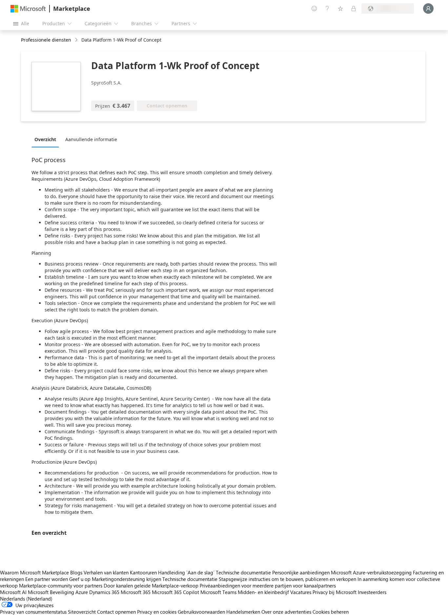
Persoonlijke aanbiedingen (301, 572)
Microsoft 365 (136, 592)
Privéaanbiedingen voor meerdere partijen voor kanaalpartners (268, 585)
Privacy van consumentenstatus (33, 611)
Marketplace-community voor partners (60, 585)
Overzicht (45, 139)
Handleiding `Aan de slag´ (186, 572)
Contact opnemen (116, 611)
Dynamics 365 (104, 592)
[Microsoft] (28, 8)
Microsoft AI (13, 592)
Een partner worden (46, 579)
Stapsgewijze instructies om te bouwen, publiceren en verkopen (287, 579)
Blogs (76, 572)
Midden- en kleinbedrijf (263, 592)
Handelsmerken (243, 611)
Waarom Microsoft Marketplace (34, 572)
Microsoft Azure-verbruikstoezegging (372, 572)
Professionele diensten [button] (46, 40)
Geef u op (80, 579)
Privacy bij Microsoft (334, 592)
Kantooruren (143, 572)
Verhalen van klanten (106, 572)
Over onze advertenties (286, 611)
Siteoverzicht (82, 611)
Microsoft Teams (218, 592)
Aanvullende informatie (91, 139)
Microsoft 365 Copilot (175, 592)
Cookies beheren (331, 611)
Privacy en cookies (156, 611)
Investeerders (372, 592)
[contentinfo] (76, 40)
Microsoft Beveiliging (51, 592)
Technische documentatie (243, 572)
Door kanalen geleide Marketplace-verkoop (151, 585)
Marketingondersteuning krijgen (126, 579)
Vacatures (300, 592)
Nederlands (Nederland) (26, 598)
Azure (81, 592)
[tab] (46, 139)
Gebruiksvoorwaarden (201, 611)
